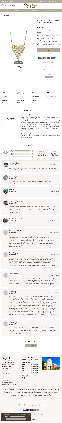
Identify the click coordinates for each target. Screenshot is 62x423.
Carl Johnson (13, 273)
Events (40, 10)
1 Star (12, 156)
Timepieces (34, 10)
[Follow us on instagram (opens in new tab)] (24, 378)
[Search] (59, 10)
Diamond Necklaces (7, 15)
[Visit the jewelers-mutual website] (31, 405)
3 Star (12, 153)
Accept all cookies (21, 419)
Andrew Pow (13, 322)
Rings (58, 135)
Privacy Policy (5, 380)
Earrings (36, 135)
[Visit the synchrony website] (37, 405)
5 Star (12, 150)
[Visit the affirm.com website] (43, 405)
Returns (55, 69)
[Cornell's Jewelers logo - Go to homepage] (31, 6)
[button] (43, 1)
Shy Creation (34, 94)
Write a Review (30, 345)
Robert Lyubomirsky (16, 201)
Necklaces (24, 135)
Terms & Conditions (32, 415)
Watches (43, 135)
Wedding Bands (51, 135)
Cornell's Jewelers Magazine (9, 384)
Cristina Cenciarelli (15, 219)
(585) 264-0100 (18, 67)
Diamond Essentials (29, 137)
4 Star (12, 151)
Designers (19, 10)
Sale (55, 10)
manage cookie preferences (17, 416)
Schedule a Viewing (48, 62)
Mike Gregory (13, 253)
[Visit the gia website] (25, 405)
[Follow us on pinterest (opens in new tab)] (29, 378)
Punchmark (33, 419)
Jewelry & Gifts (27, 10)
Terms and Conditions (7, 382)
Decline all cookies (10, 419)
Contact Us (4, 376)
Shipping (43, 69)
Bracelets (30, 135)
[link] (8, 1)
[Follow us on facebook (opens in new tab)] (22, 378)
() (32, 150)
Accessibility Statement (43, 415)
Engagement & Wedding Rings (8, 10)
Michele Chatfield (15, 231)
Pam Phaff (12, 189)
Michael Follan (14, 163)
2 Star (12, 154)
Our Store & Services (48, 10)
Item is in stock (48, 76)
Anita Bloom (13, 291)
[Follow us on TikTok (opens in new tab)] (26, 378)
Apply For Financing (48, 54)
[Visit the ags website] (19, 405)
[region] (18, 48)
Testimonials (5, 378)
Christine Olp (13, 176)
